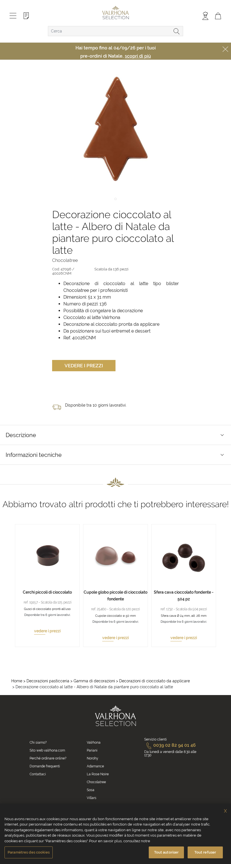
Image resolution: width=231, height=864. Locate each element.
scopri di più (138, 56)
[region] (115, 834)
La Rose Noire (98, 774)
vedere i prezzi (47, 631)
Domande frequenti (45, 766)
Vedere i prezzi (84, 365)
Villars (91, 798)
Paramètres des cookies (29, 852)
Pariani (92, 750)
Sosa (90, 790)
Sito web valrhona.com (47, 750)
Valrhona (94, 742)
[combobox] (115, 31)
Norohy (92, 758)
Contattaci (38, 774)
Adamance (95, 766)
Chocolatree (96, 782)
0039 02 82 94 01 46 (174, 745)
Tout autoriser (166, 852)
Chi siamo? (38, 742)
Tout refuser (205, 852)
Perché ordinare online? (48, 758)
